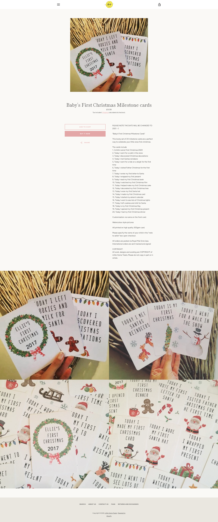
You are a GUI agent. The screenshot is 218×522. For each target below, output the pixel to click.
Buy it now (85, 134)
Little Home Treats (111, 513)
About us (92, 504)
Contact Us (103, 504)
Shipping (105, 112)
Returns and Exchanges (128, 504)
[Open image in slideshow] (109, 55)
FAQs (113, 504)
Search (82, 504)
